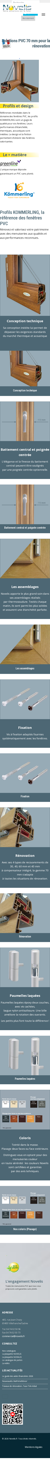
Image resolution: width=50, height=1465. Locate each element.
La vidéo (5, 1363)
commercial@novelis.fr (13, 1336)
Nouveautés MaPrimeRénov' (14, 1381)
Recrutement (28, 18)
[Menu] (45, 14)
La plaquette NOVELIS (11, 1354)
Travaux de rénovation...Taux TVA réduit (19, 1386)
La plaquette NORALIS (12, 1357)
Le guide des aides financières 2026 (17, 1376)
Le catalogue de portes (12, 1360)
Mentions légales (33, 1447)
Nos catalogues (9, 1350)
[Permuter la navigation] (5, 1396)
